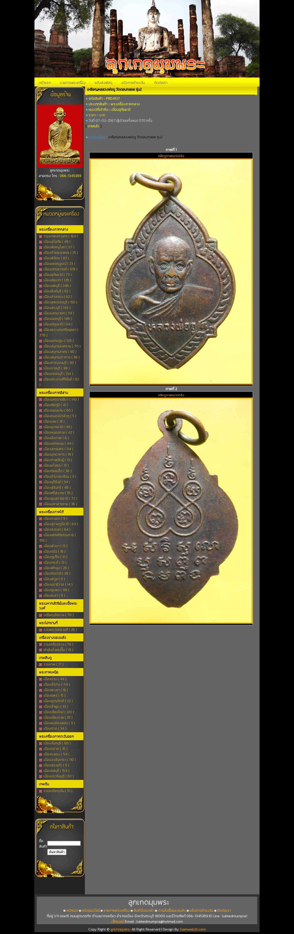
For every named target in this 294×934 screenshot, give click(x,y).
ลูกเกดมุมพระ (120, 929)
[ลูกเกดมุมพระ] (60, 166)
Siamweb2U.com (193, 929)
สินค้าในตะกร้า (144, 910)
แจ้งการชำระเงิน (133, 82)
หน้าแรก (45, 82)
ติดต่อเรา (160, 82)
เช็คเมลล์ (117, 921)
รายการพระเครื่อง (73, 82)
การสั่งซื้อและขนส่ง (172, 910)
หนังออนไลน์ (91, 910)
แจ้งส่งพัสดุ (103, 82)
